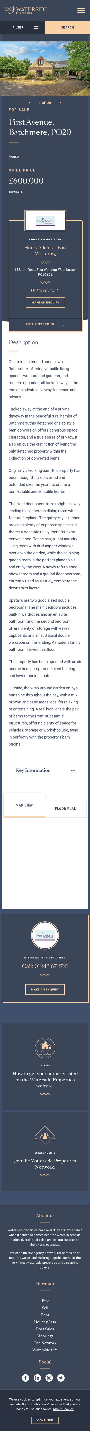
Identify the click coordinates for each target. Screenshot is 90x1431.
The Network (45, 1342)
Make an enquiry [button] (45, 302)
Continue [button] (45, 1420)
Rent (45, 1314)
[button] (81, 10)
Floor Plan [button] (65, 808)
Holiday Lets (45, 1321)
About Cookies (63, 1409)
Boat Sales (45, 1328)
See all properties (45, 324)
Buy (45, 1300)
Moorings (45, 1335)
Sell (45, 1307)
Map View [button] (24, 805)
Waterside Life (45, 1349)
